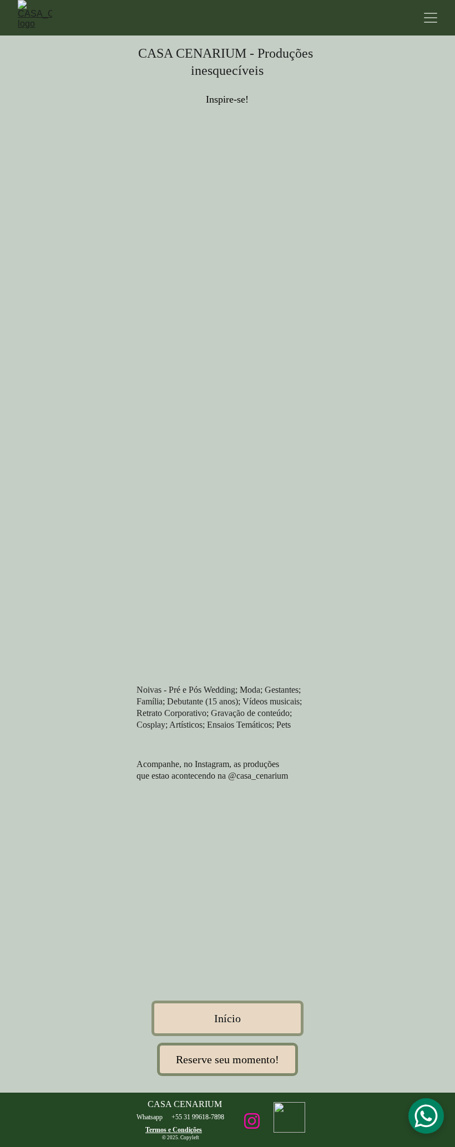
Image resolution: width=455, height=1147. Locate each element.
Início (227, 1018)
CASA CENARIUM (185, 1104)
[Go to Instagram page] (252, 1121)
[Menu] (430, 18)
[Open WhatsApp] (426, 1116)
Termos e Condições (173, 1130)
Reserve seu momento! (227, 1059)
